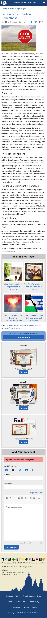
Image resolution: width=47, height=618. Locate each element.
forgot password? (36, 492)
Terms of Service (15, 607)
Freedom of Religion (27, 325)
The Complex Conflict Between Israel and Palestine (34, 318)
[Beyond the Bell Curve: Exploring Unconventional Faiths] (13, 303)
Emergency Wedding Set (23, 439)
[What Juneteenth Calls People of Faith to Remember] (13, 272)
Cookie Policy (34, 601)
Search (10, 601)
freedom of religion (17, 328)
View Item (23, 372)
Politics (38, 325)
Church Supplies (29, 596)
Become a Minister (13, 596)
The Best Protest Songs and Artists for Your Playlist (33, 287)
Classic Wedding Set (23, 369)
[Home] (4, 2)
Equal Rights (14, 325)
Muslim (6, 328)
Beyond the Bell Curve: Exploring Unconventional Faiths (13, 318)
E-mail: (7, 474)
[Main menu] (44, 2)
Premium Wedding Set (23, 405)
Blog (39, 596)
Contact (27, 607)
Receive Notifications (23, 337)
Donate (35, 607)
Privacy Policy (21, 601)
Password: (8, 483)
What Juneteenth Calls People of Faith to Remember (13, 287)
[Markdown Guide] (8, 501)
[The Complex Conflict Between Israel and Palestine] (34, 303)
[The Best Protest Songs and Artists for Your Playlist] (34, 272)
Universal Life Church (25, 3)
